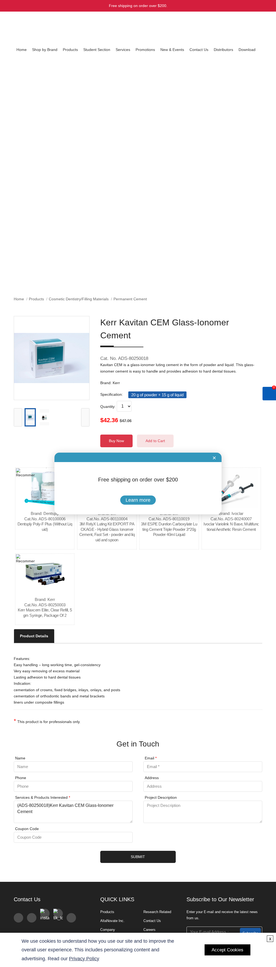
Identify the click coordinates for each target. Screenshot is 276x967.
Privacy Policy (84, 958)
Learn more (138, 500)
